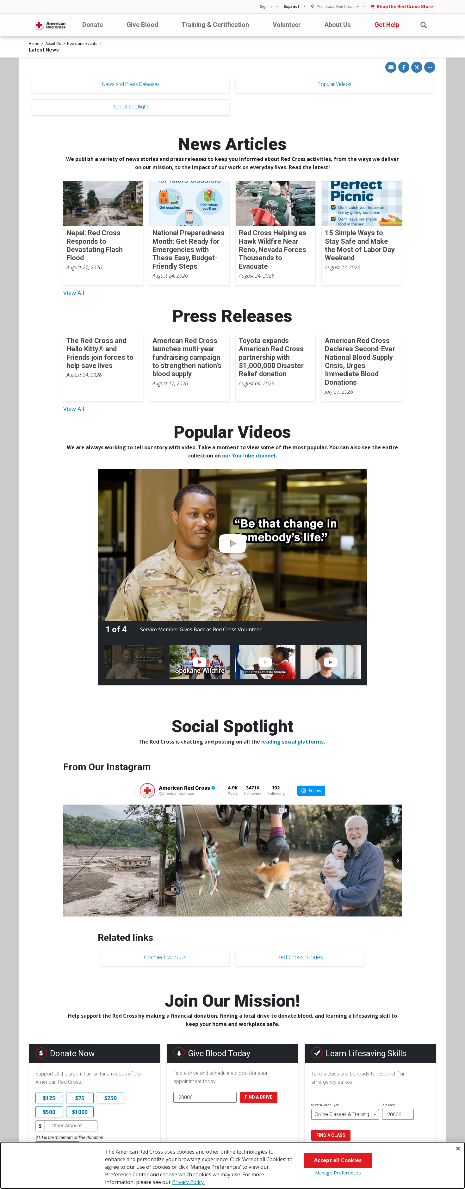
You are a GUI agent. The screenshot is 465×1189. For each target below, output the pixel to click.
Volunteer (287, 24)
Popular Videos (334, 84)
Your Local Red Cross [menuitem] (336, 7)
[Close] (458, 1148)
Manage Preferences (338, 1172)
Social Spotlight (130, 107)
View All (73, 293)
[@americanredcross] (147, 790)
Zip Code (388, 1105)
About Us (337, 24)
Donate (92, 24)
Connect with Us (165, 957)
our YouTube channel (249, 455)
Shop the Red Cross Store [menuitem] (404, 6)
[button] (423, 25)
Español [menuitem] (291, 6)
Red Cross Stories (300, 957)
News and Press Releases (131, 84)
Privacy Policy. (188, 1182)
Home (34, 43)
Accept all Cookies (338, 1160)
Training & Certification (215, 24)
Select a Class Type (325, 1105)
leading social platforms (292, 741)
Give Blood (142, 24)
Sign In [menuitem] (266, 6)
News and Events (82, 43)
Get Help (387, 24)
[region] (232, 1165)
